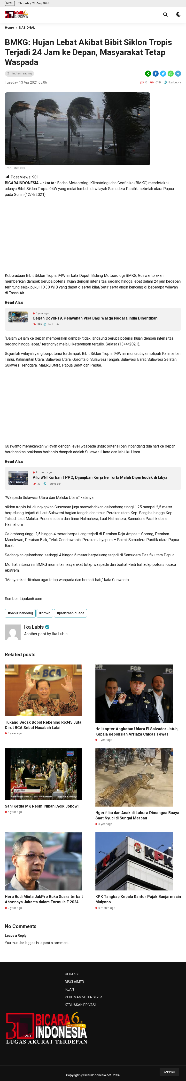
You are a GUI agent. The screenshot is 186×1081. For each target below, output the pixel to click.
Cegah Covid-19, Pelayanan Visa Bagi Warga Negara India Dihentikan (95, 318)
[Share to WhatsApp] (170, 74)
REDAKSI (71, 974)
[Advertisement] (93, 235)
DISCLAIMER (74, 982)
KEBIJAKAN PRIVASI (80, 1005)
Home (9, 27)
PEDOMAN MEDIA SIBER (83, 997)
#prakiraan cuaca (70, 613)
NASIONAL (27, 27)
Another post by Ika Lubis (46, 634)
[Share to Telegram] (177, 73)
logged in (32, 943)
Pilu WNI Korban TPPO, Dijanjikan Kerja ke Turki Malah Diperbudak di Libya (100, 477)
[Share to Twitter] (163, 73)
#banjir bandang (20, 613)
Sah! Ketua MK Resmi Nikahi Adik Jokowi (41, 806)
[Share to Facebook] (155, 73)
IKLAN (69, 989)
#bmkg (44, 613)
